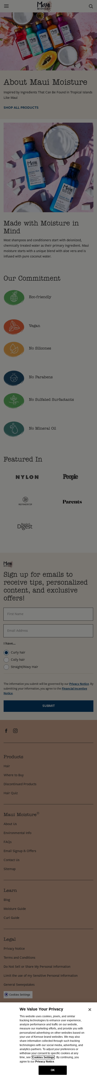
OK (53, 1070)
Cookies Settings (43, 1057)
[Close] (90, 1010)
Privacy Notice (44, 1061)
